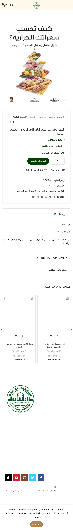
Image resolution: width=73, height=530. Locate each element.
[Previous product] (17, 122)
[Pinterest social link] (46, 197)
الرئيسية (60, 117)
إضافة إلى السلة (38, 161)
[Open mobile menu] (69, 5)
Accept (36, 524)
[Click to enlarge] (64, 99)
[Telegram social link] (33, 197)
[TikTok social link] (8, 477)
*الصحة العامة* (20, 117)
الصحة (32, 117)
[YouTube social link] (16, 477)
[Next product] (10, 122)
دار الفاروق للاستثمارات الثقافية (32, 191)
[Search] (11, 5)
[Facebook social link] (54, 197)
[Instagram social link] (24, 477)
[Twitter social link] (50, 197)
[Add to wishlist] (51, 336)
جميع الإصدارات (45, 117)
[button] (57, 336)
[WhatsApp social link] (38, 197)
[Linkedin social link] (42, 197)
